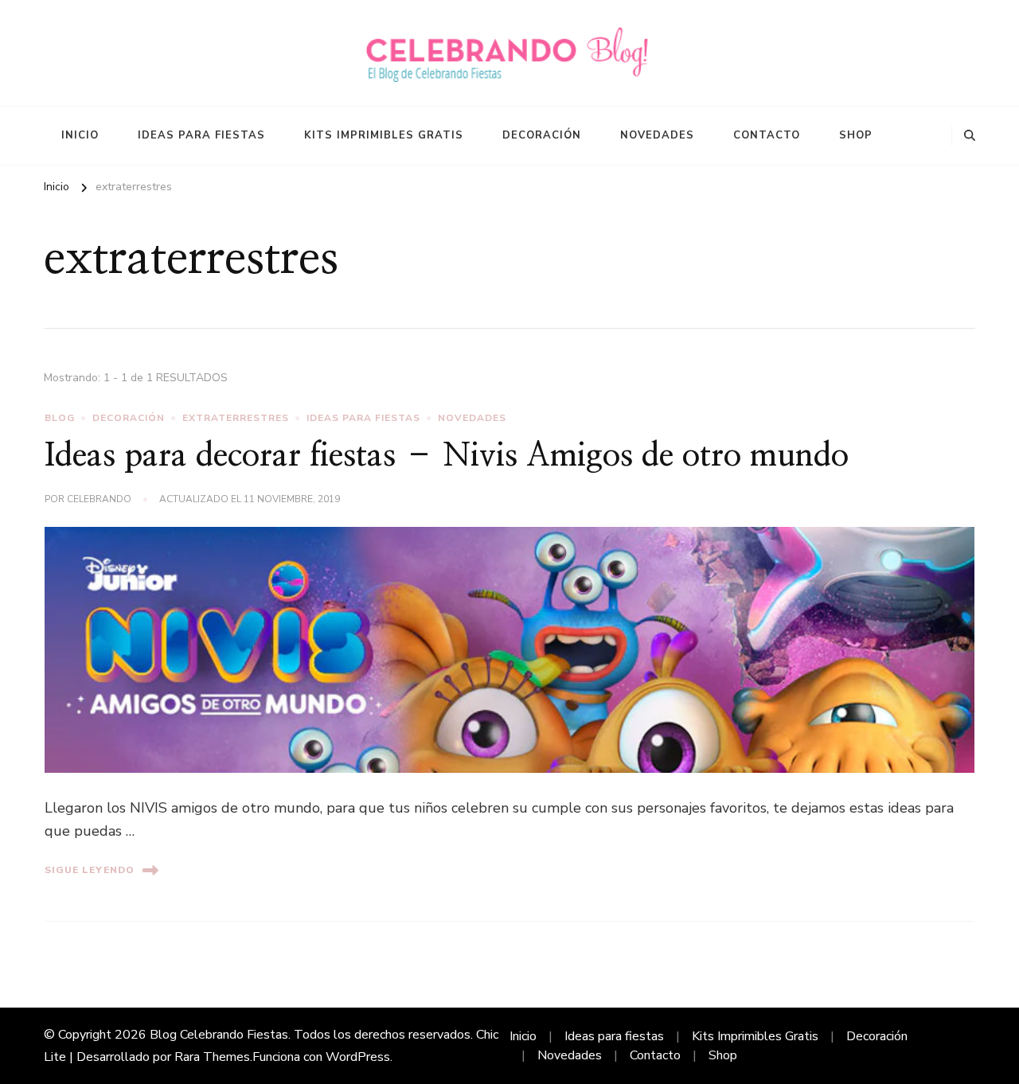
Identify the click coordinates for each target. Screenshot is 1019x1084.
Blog (60, 417)
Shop (856, 135)
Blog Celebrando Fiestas (219, 1034)
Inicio (80, 135)
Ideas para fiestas (201, 135)
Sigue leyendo (90, 870)
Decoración (541, 135)
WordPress (358, 1057)
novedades (472, 417)
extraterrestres (235, 417)
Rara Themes (212, 1057)
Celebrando (99, 499)
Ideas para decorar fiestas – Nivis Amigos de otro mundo (447, 456)
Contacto (766, 135)
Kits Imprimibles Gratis (383, 135)
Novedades (657, 135)
